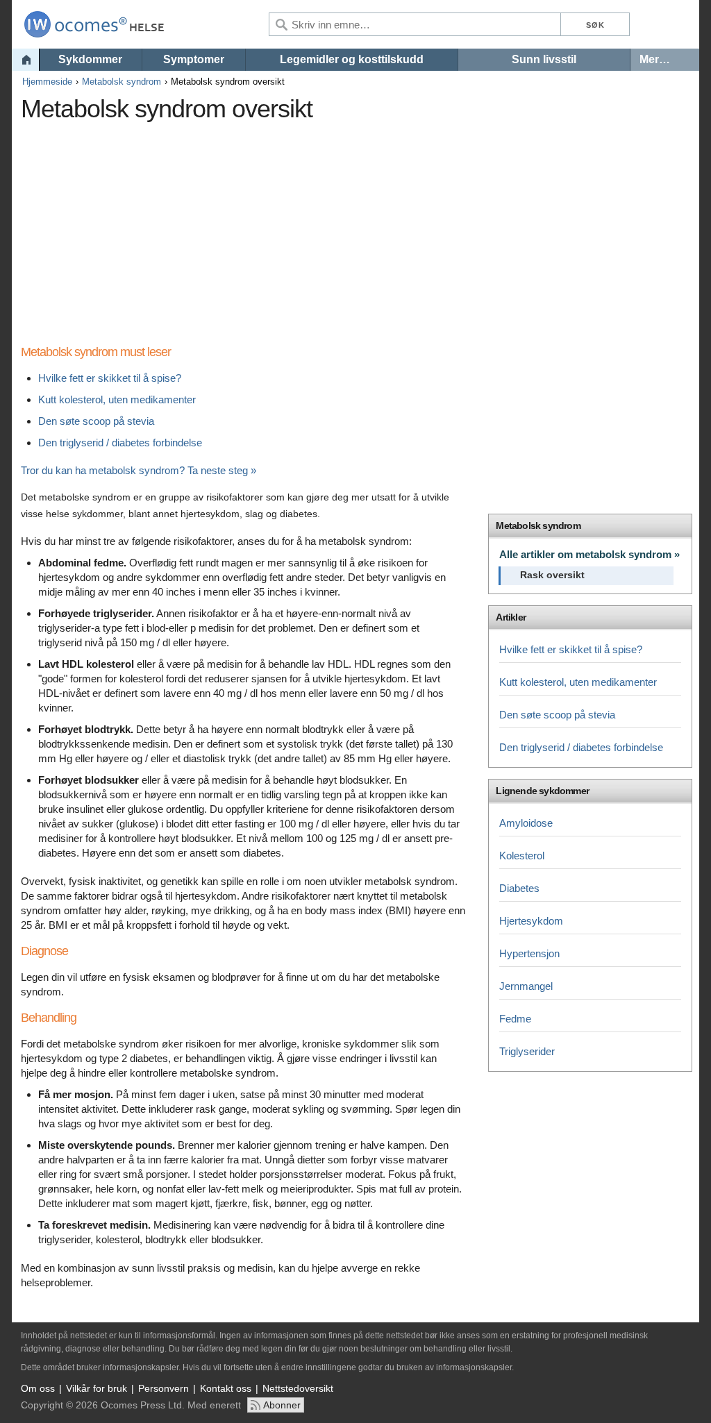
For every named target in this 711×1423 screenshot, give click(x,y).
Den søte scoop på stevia (96, 421)
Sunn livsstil (544, 59)
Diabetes (519, 888)
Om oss (38, 1388)
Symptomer (193, 59)
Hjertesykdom (531, 921)
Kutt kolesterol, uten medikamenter (117, 399)
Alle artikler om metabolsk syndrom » (589, 554)
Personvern (163, 1388)
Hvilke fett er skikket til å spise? (109, 378)
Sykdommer (90, 59)
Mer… (654, 59)
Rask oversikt (552, 575)
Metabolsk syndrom (121, 81)
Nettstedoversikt (297, 1388)
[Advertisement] (274, 225)
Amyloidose (526, 823)
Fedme (515, 1019)
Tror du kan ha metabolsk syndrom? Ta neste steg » (138, 470)
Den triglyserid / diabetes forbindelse (120, 442)
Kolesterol (521, 855)
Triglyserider (527, 1051)
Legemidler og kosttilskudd (352, 59)
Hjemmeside (47, 81)
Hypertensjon (529, 953)
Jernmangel (526, 986)
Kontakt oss (225, 1388)
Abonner (282, 1405)
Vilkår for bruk (96, 1388)
